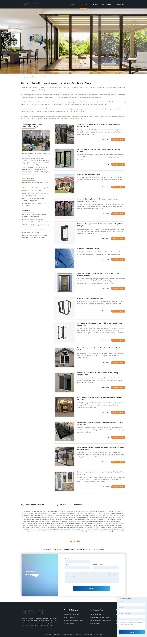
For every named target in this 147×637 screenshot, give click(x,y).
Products (83, 4)
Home (72, 4)
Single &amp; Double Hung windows (73, 620)
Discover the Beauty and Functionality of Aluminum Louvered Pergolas (34, 231)
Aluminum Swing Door (97, 614)
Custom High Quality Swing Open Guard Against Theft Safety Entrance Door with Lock (98, 274)
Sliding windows (69, 617)
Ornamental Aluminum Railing (100, 617)
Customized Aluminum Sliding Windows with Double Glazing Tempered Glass (97, 374)
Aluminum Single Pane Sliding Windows (100, 620)
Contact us (106, 4)
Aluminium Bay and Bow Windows (88, 174)
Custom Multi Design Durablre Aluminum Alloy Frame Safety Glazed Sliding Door (100, 225)
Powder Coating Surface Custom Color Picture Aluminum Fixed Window (98, 349)
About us (120, 4)
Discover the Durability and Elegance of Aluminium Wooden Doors (34, 199)
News (95, 4)
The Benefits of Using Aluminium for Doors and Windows (35, 205)
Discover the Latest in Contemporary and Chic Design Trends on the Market (35, 189)
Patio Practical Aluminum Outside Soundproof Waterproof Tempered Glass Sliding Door (100, 448)
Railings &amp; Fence (71, 614)
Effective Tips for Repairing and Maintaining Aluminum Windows (35, 226)
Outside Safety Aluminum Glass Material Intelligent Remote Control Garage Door (100, 423)
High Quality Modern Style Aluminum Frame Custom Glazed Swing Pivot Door (99, 398)
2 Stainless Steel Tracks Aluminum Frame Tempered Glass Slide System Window (98, 125)
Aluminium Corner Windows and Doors (90, 298)
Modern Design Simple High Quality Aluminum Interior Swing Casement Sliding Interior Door (97, 200)
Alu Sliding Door (95, 623)
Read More (105, 139)
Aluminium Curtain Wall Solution (88, 249)
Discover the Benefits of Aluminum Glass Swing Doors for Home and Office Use (34, 236)
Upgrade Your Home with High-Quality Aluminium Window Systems (34, 215)
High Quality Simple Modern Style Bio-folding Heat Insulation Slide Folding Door (99, 324)
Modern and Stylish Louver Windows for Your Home (35, 184)
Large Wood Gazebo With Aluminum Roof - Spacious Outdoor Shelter (35, 194)
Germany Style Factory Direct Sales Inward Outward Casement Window (98, 150)
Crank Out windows (70, 623)
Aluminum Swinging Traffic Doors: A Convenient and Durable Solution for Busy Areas (36, 221)
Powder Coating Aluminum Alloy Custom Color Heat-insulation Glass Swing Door (100, 473)
